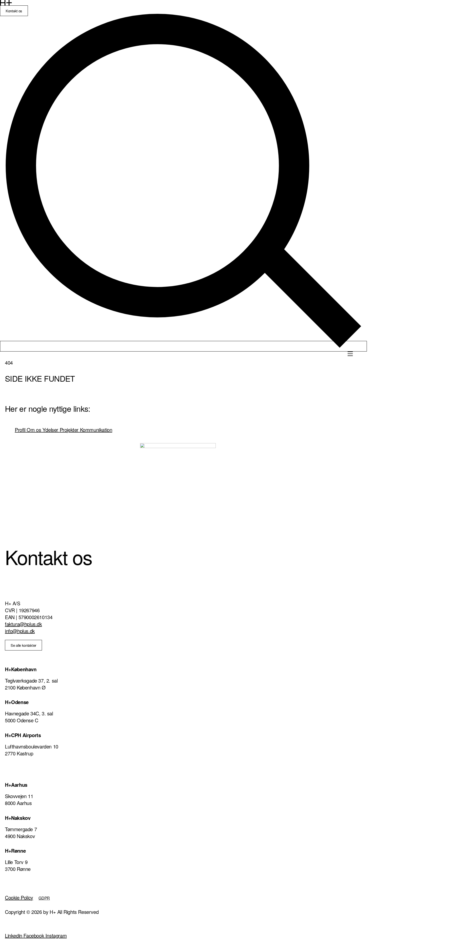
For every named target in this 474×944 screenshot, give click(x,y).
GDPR (44, 898)
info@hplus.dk (20, 630)
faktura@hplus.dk (23, 624)
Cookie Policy (19, 897)
